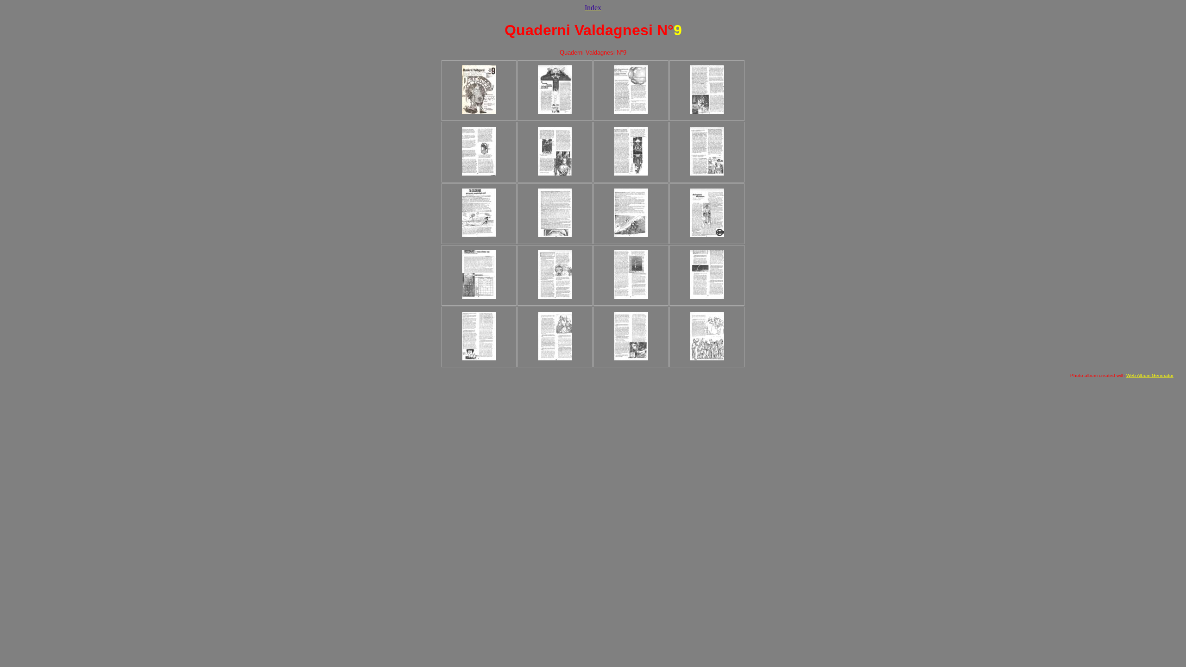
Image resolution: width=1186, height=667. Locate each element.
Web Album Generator (1149, 375)
